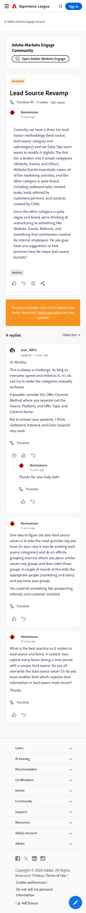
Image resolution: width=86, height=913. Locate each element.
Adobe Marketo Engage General (26, 21)
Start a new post (48, 312)
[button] (25, 102)
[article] (43, 403)
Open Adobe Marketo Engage (43, 58)
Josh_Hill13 (29, 350)
